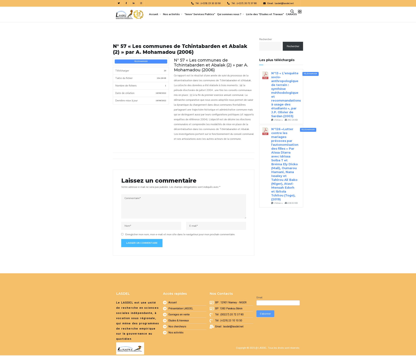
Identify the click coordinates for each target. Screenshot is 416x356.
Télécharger (141, 61)
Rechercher (265, 39)
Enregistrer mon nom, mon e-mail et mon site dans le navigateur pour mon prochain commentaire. (180, 234)
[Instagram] (141, 3)
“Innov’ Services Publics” (199, 14)
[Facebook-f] (126, 3)
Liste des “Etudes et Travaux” (265, 14)
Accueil (153, 14)
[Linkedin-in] (133, 3)
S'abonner (265, 313)
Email (259, 297)
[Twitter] (119, 3)
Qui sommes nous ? (229, 14)
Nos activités (171, 14)
